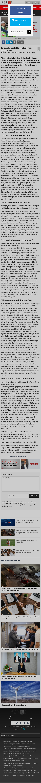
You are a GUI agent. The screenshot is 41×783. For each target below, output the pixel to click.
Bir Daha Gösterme (17, 32)
